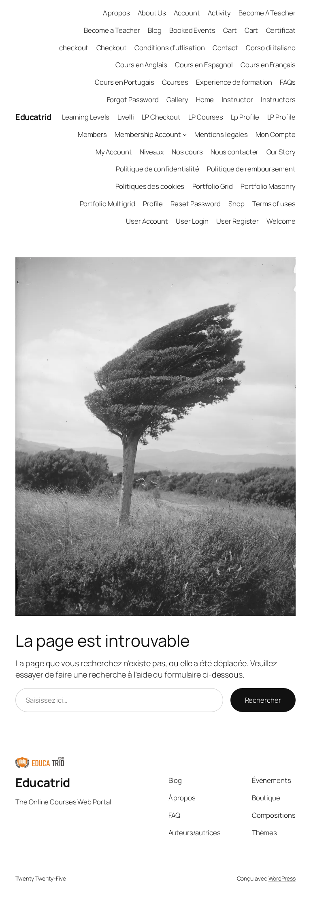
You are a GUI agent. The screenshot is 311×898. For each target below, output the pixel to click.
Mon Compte (276, 134)
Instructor (237, 99)
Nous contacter (235, 151)
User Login (192, 221)
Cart (230, 30)
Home (205, 99)
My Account (114, 151)
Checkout (111, 47)
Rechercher (263, 700)
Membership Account (148, 134)
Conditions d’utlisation (169, 47)
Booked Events (192, 30)
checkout (73, 47)
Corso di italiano (270, 47)
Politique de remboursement (251, 168)
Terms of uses (274, 203)
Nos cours (187, 151)
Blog (155, 30)
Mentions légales (220, 134)
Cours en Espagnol (204, 64)
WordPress (282, 878)
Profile (153, 203)
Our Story (281, 151)
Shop (236, 203)
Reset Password (195, 203)
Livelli (125, 117)
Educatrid (33, 116)
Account (187, 12)
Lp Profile (245, 117)
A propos (116, 12)
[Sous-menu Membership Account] (185, 134)
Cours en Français (268, 64)
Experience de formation (234, 82)
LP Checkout (161, 117)
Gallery (177, 99)
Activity (219, 12)
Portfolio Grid (212, 186)
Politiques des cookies (150, 186)
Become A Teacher (267, 12)
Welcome (280, 221)
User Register (237, 221)
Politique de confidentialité (157, 168)
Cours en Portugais (124, 82)
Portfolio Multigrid (107, 203)
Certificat (281, 30)
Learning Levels (86, 117)
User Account (147, 221)
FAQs (288, 82)
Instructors (278, 99)
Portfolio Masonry (268, 186)
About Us (152, 12)
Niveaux (152, 151)
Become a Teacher (112, 30)
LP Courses (205, 117)
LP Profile (281, 117)
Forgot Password (133, 99)
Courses (175, 82)
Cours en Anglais (141, 64)
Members (92, 134)
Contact (225, 47)
